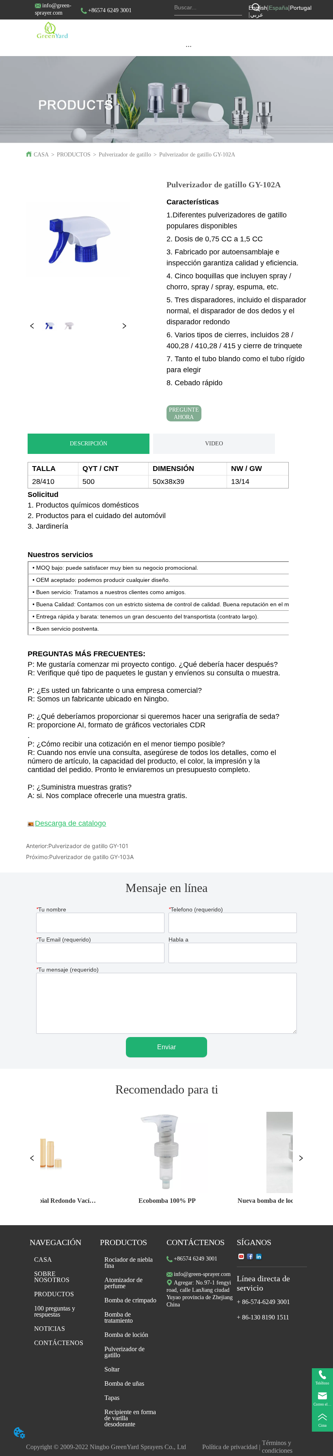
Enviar (166, 1047)
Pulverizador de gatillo (125, 155)
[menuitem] (188, 46)
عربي (256, 14)
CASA (41, 155)
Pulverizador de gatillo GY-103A (91, 856)
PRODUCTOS (74, 155)
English (258, 7)
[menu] (188, 46)
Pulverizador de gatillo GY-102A (197, 155)
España (278, 7)
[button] (188, 46)
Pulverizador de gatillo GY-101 (88, 845)
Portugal (300, 7)
